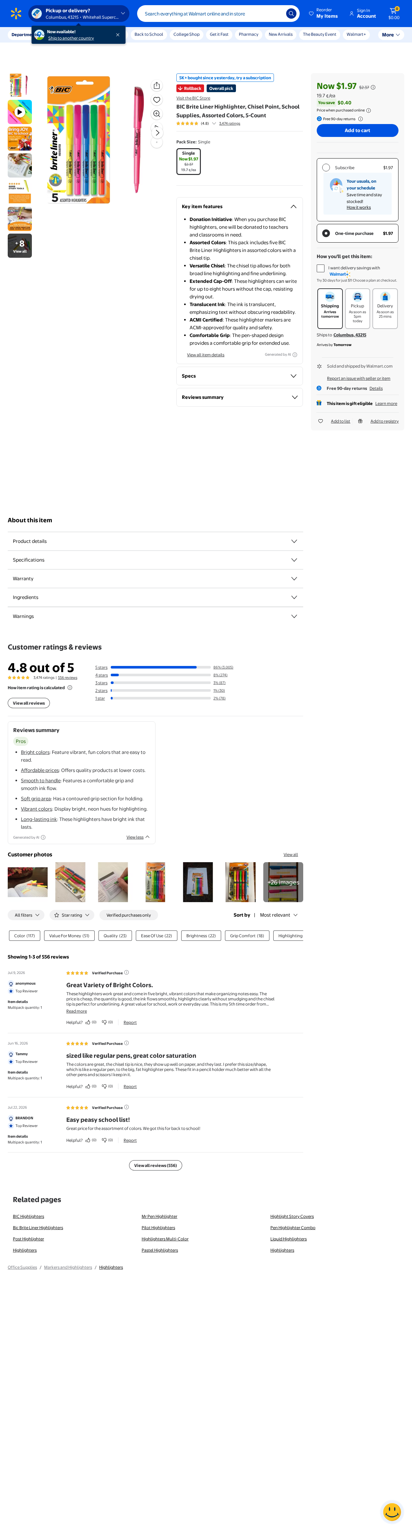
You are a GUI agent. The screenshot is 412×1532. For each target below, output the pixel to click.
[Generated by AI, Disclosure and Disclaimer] (294, 355)
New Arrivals (281, 34)
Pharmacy (248, 34)
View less (135, 837)
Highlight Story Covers (292, 1216)
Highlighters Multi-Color (165, 1238)
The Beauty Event (319, 34)
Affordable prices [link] (40, 770)
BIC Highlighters (28, 1216)
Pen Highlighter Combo (292, 1227)
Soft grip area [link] (36, 798)
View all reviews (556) (155, 1165)
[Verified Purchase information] (126, 972)
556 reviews (67, 677)
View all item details (205, 354)
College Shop (186, 34)
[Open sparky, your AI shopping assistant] (392, 1512)
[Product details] (294, 541)
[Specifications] (294, 560)
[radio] (188, 161)
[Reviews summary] (214, 123)
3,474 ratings (229, 123)
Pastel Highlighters (160, 1250)
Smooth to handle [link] (41, 780)
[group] (208, 123)
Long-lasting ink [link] (39, 819)
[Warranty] (294, 578)
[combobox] (218, 13)
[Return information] (359, 118)
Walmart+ (356, 34)
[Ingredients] (294, 597)
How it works (359, 207)
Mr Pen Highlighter (159, 1216)
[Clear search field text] (276, 13)
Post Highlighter (28, 1238)
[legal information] (368, 110)
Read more (76, 1011)
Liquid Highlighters (288, 1238)
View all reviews (29, 703)
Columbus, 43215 (349, 334)
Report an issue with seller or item (358, 378)
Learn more (386, 403)
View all (291, 854)
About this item (30, 520)
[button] (324, 13)
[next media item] (157, 133)
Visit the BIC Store (193, 98)
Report (130, 1022)
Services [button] (64, 34)
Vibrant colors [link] (36, 809)
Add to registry (384, 421)
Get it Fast (219, 34)
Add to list (340, 421)
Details (376, 388)
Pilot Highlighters (158, 1227)
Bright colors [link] (35, 752)
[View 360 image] (157, 142)
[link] (283, 882)
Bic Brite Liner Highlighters (38, 1227)
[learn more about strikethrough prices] (373, 87)
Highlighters (25, 1250)
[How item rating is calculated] (69, 687)
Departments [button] (25, 34)
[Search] (291, 13)
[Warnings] (294, 616)
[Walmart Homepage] (16, 13)
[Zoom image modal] (157, 114)
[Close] (119, 34)
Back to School (149, 34)
